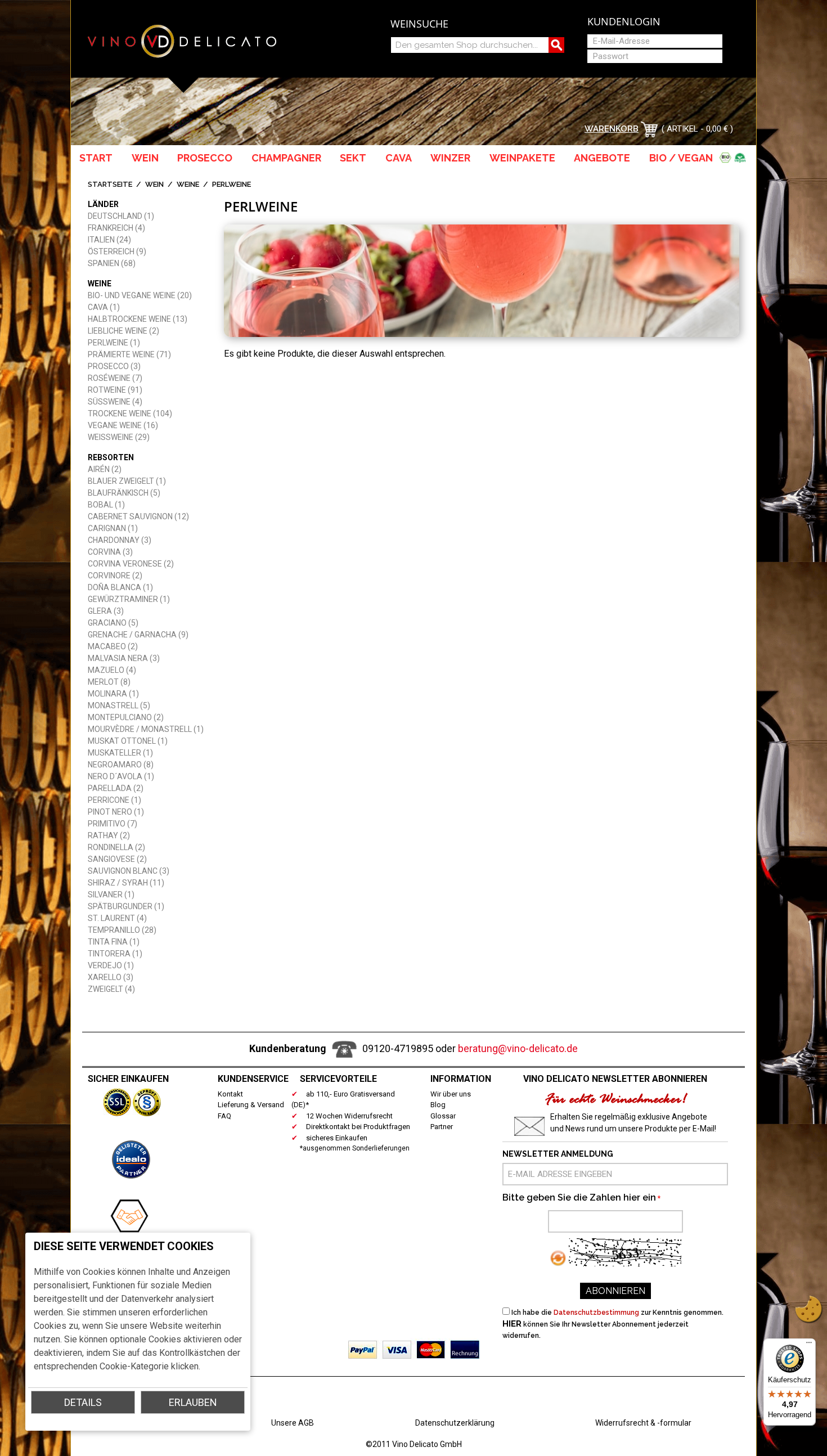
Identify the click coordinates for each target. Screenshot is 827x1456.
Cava (398, 158)
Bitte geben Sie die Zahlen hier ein (579, 1197)
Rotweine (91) (115, 389)
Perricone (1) (114, 800)
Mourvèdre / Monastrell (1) (146, 729)
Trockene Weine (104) (130, 413)
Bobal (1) (106, 504)
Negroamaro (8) (121, 764)
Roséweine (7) (115, 378)
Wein (145, 158)
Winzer (450, 158)
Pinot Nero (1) (116, 811)
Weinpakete (522, 158)
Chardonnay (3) (119, 540)
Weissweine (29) (119, 437)
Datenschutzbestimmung (596, 1312)
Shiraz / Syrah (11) (126, 882)
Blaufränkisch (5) (124, 492)
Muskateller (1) (120, 752)
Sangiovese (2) (117, 859)
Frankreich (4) (116, 227)
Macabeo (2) (113, 646)
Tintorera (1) (115, 953)
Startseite (110, 184)
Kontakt (230, 1094)
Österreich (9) (117, 251)
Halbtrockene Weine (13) (137, 318)
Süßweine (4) (115, 401)
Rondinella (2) (116, 847)
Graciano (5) (113, 622)
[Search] (556, 45)
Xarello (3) (110, 977)
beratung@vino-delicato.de (518, 1048)
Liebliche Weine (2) (123, 330)
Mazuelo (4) (112, 670)
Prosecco (204, 158)
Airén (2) (105, 469)
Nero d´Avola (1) (121, 776)
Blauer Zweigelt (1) (127, 481)
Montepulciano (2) (126, 717)
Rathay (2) (109, 835)
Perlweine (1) (114, 342)
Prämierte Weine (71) (129, 354)
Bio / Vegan (683, 158)
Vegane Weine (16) (123, 425)
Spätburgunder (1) (126, 906)
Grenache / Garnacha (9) (138, 634)
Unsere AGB (292, 1422)
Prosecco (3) (114, 366)
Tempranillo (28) (122, 929)
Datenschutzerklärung (455, 1422)
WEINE (188, 184)
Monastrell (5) (119, 705)
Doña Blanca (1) (120, 587)
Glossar (443, 1116)
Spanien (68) (112, 263)
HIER (512, 1324)
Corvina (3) (110, 551)
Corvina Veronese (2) (131, 563)
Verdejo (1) (111, 965)
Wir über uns (450, 1094)
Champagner (286, 158)
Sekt (353, 158)
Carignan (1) (113, 528)
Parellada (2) (115, 788)
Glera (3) (106, 610)
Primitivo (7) (112, 823)
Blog (438, 1104)
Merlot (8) (109, 681)
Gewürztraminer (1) (129, 599)
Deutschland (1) (121, 216)
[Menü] (809, 1345)
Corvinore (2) (115, 575)
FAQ (224, 1116)
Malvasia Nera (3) (124, 658)
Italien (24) (109, 239)
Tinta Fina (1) (114, 941)
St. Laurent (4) (117, 918)
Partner (441, 1126)
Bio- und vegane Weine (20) (140, 295)
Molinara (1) (113, 693)
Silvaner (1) (111, 894)
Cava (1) (104, 307)
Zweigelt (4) (111, 989)
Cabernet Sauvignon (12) (138, 516)
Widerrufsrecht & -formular (643, 1422)
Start (96, 158)
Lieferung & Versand (251, 1104)
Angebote (602, 158)
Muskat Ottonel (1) (128, 740)
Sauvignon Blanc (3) (128, 870)
